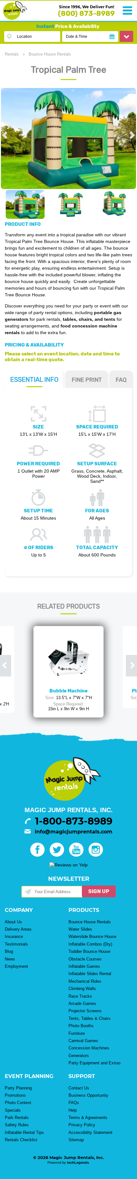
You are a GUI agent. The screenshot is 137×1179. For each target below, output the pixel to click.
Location (24, 36)
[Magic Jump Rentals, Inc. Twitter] (59, 855)
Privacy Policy (81, 1124)
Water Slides (80, 929)
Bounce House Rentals (50, 54)
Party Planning (18, 1088)
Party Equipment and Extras (94, 1063)
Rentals (12, 54)
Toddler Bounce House (89, 951)
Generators (78, 1055)
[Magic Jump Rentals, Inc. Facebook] (39, 855)
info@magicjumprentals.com (73, 832)
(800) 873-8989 (86, 13)
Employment (16, 966)
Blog (9, 951)
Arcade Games (82, 1003)
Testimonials (16, 944)
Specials (13, 1110)
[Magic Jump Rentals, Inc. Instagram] (98, 855)
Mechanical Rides (84, 981)
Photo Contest (18, 1102)
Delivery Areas (18, 929)
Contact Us (78, 1088)
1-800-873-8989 (73, 821)
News (10, 959)
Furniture (76, 1033)
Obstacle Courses (85, 959)
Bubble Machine (68, 691)
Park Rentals (17, 1117)
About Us (13, 922)
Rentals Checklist (21, 1139)
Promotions (15, 1095)
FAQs (73, 1102)
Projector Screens (85, 1010)
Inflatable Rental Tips (24, 1132)
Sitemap (76, 1139)
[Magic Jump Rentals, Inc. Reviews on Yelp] (68, 864)
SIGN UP (98, 891)
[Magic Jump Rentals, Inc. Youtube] (78, 855)
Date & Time (76, 36)
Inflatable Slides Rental (89, 973)
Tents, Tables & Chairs (89, 1018)
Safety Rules (17, 1124)
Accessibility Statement (90, 1132)
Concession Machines (88, 1048)
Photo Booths (81, 1025)
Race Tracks (80, 996)
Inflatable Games (84, 966)
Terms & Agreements (87, 1117)
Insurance (14, 936)
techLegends (78, 1162)
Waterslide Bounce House (92, 936)
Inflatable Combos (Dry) (90, 944)
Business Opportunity (88, 1095)
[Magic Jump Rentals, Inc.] (15, 18)
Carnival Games (83, 1040)
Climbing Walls (82, 988)
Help (72, 1110)
